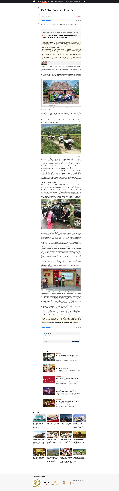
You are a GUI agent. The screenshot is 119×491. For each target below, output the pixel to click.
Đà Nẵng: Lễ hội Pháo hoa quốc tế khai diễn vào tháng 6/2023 (55, 37)
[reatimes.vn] (34, 1)
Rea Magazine (61, 1)
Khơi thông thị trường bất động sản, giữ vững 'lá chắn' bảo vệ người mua (39, 459)
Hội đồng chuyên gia (69, 1)
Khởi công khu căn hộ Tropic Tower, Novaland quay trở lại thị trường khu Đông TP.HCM (39, 425)
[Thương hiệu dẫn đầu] (64, 483)
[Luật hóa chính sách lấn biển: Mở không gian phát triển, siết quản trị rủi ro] (66, 434)
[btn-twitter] (78, 20)
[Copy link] (39, 14)
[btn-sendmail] (80, 20)
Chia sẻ (44, 20)
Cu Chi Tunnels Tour (75, 478)
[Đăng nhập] (84, 1)
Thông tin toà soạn (77, 1)
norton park (80, 480)
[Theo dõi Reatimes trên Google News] (78, 16)
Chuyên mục (44, 1)
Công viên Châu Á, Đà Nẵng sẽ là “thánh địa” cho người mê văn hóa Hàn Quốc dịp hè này (60, 32)
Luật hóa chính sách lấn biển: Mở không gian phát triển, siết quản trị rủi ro (65, 441)
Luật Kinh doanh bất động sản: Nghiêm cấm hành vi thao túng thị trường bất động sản (79, 441)
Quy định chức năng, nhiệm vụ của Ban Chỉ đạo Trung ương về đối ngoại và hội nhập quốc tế (79, 425)
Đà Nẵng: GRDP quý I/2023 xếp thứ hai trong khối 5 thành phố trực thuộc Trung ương (60, 35)
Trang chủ (39, 1)
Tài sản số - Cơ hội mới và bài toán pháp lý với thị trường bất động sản (65, 425)
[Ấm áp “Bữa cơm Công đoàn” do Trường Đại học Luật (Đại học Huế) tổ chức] (49, 368)
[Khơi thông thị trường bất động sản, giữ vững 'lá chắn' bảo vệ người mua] (39, 452)
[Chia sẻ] (39, 11)
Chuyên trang (50, 1)
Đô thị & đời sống (44, 6)
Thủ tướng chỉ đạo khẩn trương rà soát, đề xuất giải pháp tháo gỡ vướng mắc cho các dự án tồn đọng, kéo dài (39, 442)
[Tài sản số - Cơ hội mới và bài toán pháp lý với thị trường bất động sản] (66, 418)
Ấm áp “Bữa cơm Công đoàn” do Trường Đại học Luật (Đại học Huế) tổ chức (67, 367)
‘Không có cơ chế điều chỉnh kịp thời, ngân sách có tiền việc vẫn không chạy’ (52, 441)
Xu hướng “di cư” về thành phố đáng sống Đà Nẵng (53, 33)
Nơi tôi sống (59, 6)
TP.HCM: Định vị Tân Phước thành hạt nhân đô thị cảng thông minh (53, 425)
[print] (39, 17)
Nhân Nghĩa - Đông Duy (48, 13)
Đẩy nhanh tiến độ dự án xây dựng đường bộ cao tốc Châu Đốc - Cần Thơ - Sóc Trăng (79, 459)
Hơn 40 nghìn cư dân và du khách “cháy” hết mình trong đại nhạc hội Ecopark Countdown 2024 (67, 390)
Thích (48, 20)
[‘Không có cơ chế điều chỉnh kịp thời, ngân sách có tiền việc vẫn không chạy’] (53, 434)
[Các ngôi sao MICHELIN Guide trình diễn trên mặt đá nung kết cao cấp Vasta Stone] (49, 380)
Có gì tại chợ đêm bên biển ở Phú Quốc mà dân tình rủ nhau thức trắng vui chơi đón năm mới (67, 402)
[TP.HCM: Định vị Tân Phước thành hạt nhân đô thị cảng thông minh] (53, 418)
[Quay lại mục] (39, 7)
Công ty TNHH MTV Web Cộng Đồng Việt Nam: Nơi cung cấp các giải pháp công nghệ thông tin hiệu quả (67, 356)
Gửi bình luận (75, 341)
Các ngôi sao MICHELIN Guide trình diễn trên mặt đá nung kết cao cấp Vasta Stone (67, 379)
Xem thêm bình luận (46, 345)
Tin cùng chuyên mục (49, 351)
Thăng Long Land (78, 482)
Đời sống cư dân (52, 6)
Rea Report (56, 1)
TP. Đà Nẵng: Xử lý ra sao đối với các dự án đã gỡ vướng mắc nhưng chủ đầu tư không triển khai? (53, 459)
